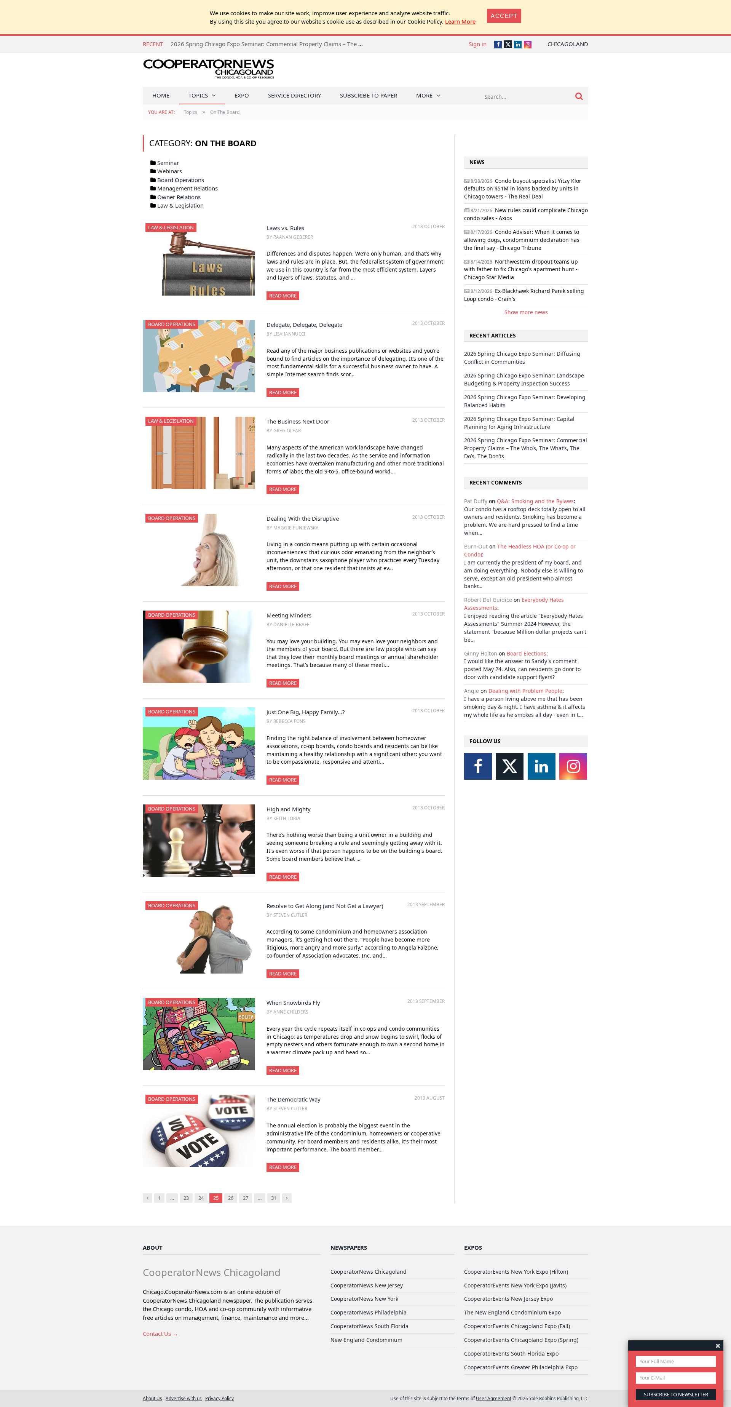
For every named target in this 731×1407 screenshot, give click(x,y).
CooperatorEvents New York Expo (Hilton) (516, 1271)
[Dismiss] (717, 1345)
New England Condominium (366, 1339)
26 (230, 1197)
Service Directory (294, 95)
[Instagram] (573, 766)
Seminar (168, 162)
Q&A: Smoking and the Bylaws (535, 501)
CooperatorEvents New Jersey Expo (508, 1298)
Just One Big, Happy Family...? (306, 712)
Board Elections (526, 653)
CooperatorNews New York (364, 1298)
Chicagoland (567, 44)
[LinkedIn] (541, 766)
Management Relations (187, 188)
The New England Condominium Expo (512, 1312)
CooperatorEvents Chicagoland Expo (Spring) (521, 1339)
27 (245, 1197)
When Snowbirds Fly (293, 1002)
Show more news (526, 312)
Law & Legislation (180, 205)
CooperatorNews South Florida (369, 1326)
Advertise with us (184, 1398)
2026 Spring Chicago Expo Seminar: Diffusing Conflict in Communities (522, 357)
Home (160, 95)
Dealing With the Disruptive (303, 518)
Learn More (460, 21)
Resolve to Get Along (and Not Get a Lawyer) (325, 906)
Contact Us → (160, 1333)
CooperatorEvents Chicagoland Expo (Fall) (517, 1326)
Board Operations (180, 180)
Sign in (478, 44)
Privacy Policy (219, 1398)
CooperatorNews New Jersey (366, 1285)
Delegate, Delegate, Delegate (304, 324)
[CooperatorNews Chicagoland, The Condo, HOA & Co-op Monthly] (208, 71)
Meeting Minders (289, 615)
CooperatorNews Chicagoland (368, 1271)
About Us (152, 1398)
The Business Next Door (298, 421)
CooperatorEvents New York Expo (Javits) (515, 1285)
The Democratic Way (294, 1099)
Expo (242, 95)
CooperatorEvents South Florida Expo (511, 1353)
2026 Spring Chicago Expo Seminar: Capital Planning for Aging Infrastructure (519, 422)
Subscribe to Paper (368, 95)
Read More (283, 295)
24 (201, 1197)
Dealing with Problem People (525, 690)
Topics (198, 95)
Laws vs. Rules (285, 228)
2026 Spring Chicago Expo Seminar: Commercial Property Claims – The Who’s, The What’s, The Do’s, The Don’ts (316, 44)
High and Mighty (289, 809)
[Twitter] (510, 766)
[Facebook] (478, 766)
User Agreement (493, 1398)
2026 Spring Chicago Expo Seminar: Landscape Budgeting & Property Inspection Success (524, 379)
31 (273, 1197)
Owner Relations (179, 197)
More (424, 95)
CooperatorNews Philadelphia (368, 1312)
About (153, 1247)
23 (186, 1197)
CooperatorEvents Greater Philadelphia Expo (521, 1367)
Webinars (169, 171)
